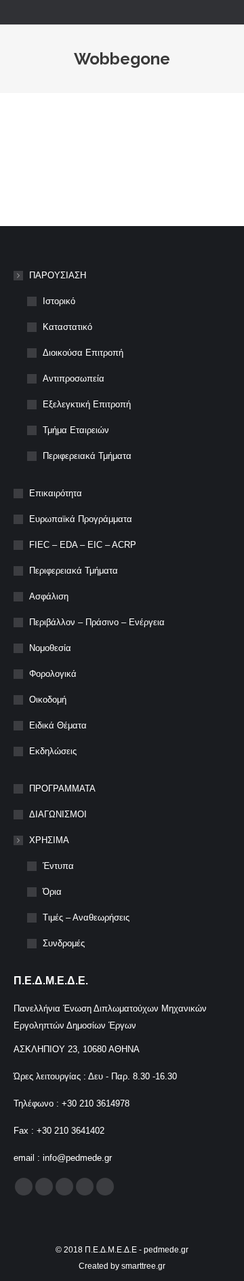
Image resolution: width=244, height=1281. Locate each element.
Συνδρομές (64, 943)
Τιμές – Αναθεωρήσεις (86, 917)
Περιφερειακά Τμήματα (87, 456)
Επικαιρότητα (55, 493)
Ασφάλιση (48, 596)
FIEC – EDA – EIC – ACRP (82, 545)
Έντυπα (58, 866)
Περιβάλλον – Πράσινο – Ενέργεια (97, 622)
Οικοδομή (47, 699)
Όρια (52, 892)
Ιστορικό (59, 301)
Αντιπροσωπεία (73, 378)
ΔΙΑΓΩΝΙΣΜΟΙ (58, 814)
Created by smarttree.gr (122, 1266)
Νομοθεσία (50, 648)
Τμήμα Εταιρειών (76, 430)
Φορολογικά (53, 674)
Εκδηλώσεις (53, 751)
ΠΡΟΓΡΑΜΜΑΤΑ (62, 788)
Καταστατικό (67, 327)
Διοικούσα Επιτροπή (83, 353)
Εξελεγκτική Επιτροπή (87, 404)
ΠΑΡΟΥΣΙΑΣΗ (57, 275)
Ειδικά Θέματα (58, 725)
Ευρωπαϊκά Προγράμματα (80, 519)
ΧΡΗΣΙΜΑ (49, 840)
